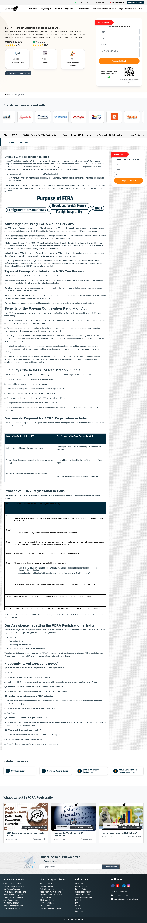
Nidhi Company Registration (14, 894)
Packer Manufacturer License (51, 889)
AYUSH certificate (46, 900)
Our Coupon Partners (83, 897)
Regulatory (45, 9)
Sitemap (78, 908)
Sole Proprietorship (11, 900)
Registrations (70, 9)
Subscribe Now (111, 866)
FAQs (77, 903)
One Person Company (12, 889)
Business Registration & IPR (103, 9)
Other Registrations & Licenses (34, 828)
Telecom (57, 9)
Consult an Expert (136, 2)
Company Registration (12, 883)
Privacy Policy (81, 886)
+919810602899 (83, 2)
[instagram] (128, 885)
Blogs (121, 9)
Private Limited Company (13, 886)
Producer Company (11, 903)
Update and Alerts (118, 2)
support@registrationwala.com (125, 899)
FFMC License (45, 897)
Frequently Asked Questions (16, 142)
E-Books (78, 900)
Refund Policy (80, 889)
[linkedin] (124, 885)
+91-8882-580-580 (100, 2)
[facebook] (113, 885)
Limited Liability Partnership (14, 892)
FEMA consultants (46, 903)
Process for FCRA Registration (112, 135)
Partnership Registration (13, 905)
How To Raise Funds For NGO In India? (119, 833)
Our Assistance (138, 135)
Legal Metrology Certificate (50, 894)
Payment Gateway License (50, 908)
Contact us (79, 911)
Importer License (46, 886)
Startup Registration (11, 908)
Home (7, 95)
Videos (78, 905)
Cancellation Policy (83, 892)
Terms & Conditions (83, 894)
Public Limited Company (13, 897)
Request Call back (119, 61)
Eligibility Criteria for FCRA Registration (40, 135)
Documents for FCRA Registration (77, 135)
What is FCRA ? (10, 135)
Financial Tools (130, 9)
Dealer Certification (47, 883)
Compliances (84, 9)
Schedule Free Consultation (19, 73)
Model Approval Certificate (50, 892)
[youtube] (117, 885)
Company (33, 9)
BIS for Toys (44, 905)
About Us (79, 883)
